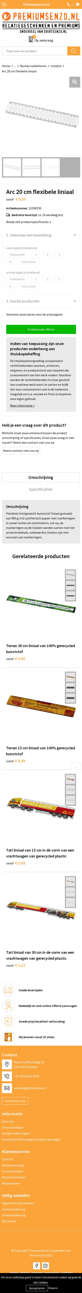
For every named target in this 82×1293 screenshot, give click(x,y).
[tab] (41, 477)
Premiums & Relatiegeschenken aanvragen (31, 1139)
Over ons (8, 1121)
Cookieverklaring (13, 1209)
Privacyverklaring (14, 1215)
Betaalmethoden (13, 1177)
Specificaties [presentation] (41, 489)
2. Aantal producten (22, 301)
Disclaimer (9, 1221)
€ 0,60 (15, 658)
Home (6, 66)
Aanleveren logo (13, 1165)
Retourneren (11, 1183)
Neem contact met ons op (21, 451)
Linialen (56, 66)
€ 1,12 (15, 965)
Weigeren (53, 1287)
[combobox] (34, 50)
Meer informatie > (22, 405)
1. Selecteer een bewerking (29, 235)
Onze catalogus (12, 1127)
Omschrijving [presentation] (40, 477)
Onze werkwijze (12, 1171)
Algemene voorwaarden (18, 1203)
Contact (7, 1159)
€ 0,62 (15, 862)
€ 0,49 (15, 760)
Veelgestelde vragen (16, 1133)
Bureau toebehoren (33, 66)
